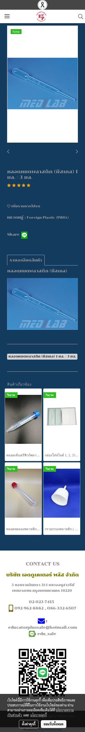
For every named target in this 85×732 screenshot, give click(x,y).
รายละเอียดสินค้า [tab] (26, 260)
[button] (79, 16)
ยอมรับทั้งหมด (54, 724)
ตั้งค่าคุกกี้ (28, 724)
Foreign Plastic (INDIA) (48, 218)
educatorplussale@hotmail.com (42, 627)
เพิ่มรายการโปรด (25, 206)
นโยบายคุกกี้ (38, 715)
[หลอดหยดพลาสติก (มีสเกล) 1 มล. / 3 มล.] (42, 84)
